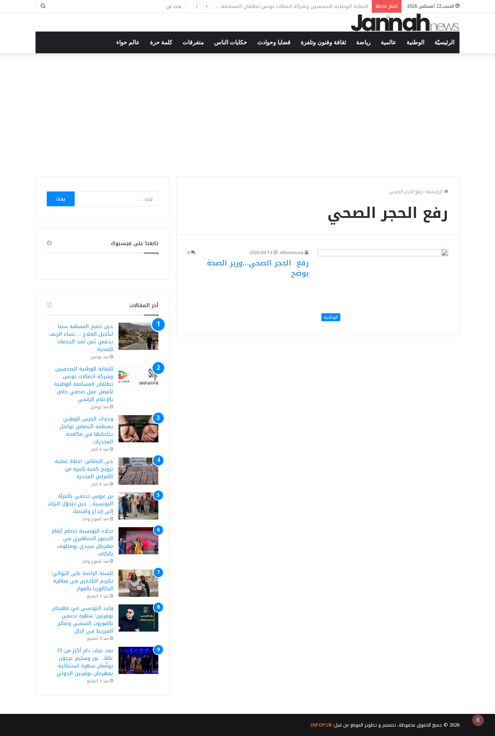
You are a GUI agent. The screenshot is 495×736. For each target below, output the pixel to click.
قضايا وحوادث (274, 42)
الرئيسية (435, 191)
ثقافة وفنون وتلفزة (323, 42)
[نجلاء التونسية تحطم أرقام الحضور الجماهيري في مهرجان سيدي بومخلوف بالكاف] (138, 540)
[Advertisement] (247, 115)
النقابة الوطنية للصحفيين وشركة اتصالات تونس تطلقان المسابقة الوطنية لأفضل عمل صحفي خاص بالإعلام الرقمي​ (83, 384)
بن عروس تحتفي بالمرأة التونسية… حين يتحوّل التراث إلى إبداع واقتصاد (80, 503)
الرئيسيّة (444, 42)
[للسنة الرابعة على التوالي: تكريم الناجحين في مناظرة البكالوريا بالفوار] (138, 583)
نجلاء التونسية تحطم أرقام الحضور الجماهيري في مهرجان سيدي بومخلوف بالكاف (82, 542)
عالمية (388, 42)
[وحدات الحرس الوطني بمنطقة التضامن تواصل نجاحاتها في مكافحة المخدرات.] (138, 428)
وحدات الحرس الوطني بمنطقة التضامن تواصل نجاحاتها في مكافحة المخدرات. (86, 430)
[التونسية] (405, 22)
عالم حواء (128, 42)
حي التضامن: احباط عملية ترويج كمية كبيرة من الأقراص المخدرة (84, 468)
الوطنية (415, 42)
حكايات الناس (230, 42)
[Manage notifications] (478, 720)
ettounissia (291, 253)
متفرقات (193, 42)
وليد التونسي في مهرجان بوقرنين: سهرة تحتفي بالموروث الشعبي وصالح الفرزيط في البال (82, 619)
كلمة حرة (161, 42)
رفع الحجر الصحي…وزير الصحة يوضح (258, 268)
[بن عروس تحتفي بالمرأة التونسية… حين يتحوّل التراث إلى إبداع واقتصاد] (138, 506)
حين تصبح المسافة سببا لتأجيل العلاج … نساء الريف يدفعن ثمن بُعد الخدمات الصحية (81, 338)
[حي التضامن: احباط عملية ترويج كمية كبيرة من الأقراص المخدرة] (138, 471)
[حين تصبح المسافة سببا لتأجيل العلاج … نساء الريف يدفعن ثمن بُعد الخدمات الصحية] (138, 336)
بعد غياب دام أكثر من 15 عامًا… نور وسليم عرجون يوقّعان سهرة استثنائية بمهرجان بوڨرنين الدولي (85, 662)
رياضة (363, 42)
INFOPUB (321, 724)
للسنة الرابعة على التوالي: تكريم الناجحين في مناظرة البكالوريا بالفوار (82, 581)
